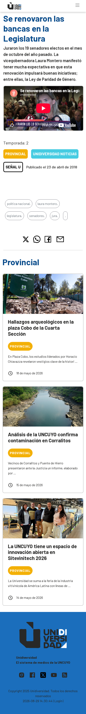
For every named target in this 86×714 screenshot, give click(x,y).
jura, (55, 216)
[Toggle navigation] (77, 5)
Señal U (13, 167)
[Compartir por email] (60, 239)
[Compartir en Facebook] (49, 239)
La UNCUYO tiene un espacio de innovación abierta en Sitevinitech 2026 (42, 552)
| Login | (58, 701)
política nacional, (18, 204)
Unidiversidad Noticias (55, 154)
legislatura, (14, 216)
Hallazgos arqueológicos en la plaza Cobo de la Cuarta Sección (41, 328)
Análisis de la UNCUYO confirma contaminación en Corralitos (43, 437)
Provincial (15, 154)
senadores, (37, 216)
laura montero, (48, 204)
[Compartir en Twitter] (26, 239)
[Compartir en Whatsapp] (37, 239)
